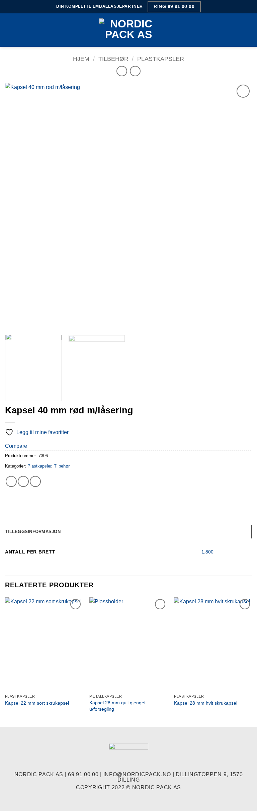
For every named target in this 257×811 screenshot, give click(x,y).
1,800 (207, 551)
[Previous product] (135, 71)
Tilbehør (113, 58)
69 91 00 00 (83, 774)
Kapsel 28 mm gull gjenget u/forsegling (117, 706)
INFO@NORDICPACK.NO (137, 774)
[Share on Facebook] (11, 481)
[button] (9, 30)
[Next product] (121, 71)
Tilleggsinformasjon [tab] (33, 531)
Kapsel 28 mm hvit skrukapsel (205, 703)
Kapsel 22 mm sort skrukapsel (37, 703)
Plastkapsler (160, 58)
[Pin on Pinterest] (35, 481)
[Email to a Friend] (23, 481)
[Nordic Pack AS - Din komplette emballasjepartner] (128, 30)
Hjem (81, 58)
